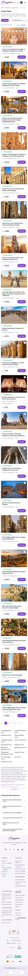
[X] (14, 849)
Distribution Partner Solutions (20, 882)
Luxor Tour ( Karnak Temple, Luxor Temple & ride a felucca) (12, 258)
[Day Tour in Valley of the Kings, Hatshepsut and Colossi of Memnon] (14, 420)
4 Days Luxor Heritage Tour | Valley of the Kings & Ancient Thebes (14, 84)
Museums (4, 874)
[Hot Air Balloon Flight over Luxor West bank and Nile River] (14, 524)
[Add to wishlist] (25, 29)
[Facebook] (5, 849)
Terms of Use (18, 897)
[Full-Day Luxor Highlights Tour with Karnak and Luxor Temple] (14, 349)
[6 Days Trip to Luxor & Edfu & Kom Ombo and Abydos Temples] (14, 210)
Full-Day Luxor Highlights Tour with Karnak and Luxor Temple (13, 363)
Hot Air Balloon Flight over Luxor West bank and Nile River (14, 538)
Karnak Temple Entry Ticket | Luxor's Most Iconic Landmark (13, 398)
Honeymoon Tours (6, 761)
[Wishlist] (18, 2)
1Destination (11, 87)
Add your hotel (6, 922)
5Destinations (11, 298)
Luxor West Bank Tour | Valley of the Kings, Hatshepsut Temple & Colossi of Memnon (13, 293)
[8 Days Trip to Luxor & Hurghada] (14, 662)
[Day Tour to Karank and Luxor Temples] (14, 489)
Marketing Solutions (20, 886)
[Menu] (25, 2)
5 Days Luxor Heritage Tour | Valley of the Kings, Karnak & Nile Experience (13, 155)
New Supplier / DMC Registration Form (7, 911)
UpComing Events (19, 865)
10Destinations (11, 401)
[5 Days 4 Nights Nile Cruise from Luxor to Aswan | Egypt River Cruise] (14, 694)
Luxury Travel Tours (20, 740)
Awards (4, 876)
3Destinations (12, 53)
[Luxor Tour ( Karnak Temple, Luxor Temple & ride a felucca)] (14, 244)
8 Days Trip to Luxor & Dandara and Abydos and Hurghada (13, 189)
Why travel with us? (20, 869)
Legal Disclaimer (19, 900)
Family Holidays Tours (19, 736)
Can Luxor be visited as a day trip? (12, 817)
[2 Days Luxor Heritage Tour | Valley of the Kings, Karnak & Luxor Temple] (14, 36)
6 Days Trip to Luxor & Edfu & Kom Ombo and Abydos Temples (12, 224)
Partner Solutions (19, 879)
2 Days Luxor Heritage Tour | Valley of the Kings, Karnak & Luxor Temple (13, 50)
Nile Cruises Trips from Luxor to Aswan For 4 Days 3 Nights (12, 607)
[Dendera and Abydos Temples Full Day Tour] (14, 315)
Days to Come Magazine (18, 861)
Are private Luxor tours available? (12, 812)
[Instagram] (10, 849)
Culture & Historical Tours (20, 731)
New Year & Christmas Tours (5, 748)
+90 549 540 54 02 (21, 918)
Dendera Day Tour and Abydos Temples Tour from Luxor (11, 469)
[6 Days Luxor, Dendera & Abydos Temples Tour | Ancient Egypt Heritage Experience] (14, 105)
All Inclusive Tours (6, 744)
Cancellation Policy (20, 873)
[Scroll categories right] (25, 20)
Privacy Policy (18, 902)
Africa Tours (8, 7)
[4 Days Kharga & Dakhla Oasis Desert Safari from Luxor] (14, 558)
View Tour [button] (21, 57)
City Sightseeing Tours (17, 20)
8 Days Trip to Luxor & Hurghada (12, 675)
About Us (4, 861)
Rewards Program (20, 895)
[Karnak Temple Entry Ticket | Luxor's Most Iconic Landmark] (14, 384)
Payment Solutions (7, 904)
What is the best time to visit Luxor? (11, 823)
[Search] (15, 2)
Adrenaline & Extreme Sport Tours (7, 753)
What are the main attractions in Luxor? (12, 806)
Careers (4, 863)
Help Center (18, 915)
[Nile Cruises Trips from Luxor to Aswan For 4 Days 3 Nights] (14, 593)
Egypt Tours (15, 7)
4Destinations (12, 158)
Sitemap (17, 906)
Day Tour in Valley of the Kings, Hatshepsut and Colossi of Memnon (13, 434)
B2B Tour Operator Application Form (7, 895)
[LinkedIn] (22, 849)
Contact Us (18, 913)
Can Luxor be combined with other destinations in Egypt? (13, 829)
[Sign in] (21, 2)
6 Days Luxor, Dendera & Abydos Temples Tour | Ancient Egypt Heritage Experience (12, 119)
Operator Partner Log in (6, 899)
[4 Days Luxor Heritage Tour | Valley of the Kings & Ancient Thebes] (14, 70)
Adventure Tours (6, 735)
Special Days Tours (20, 747)
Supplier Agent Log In (7, 915)
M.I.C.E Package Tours (5, 758)
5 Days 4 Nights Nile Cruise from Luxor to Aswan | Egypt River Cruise (14, 708)
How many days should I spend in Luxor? (12, 800)
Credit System (18, 904)
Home (2, 7)
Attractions (5, 871)
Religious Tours (19, 744)
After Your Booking (20, 871)
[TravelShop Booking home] (7, 2)
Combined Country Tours (6, 741)
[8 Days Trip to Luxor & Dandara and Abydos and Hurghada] (14, 175)
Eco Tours (18, 757)
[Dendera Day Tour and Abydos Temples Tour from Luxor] (14, 455)
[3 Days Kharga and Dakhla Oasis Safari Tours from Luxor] (14, 627)
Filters (6, 20)
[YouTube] (18, 849)
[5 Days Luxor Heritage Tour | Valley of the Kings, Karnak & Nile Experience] (14, 141)
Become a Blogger (6, 867)
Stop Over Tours (19, 752)
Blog (3, 865)
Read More (14, 789)
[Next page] (22, 723)
